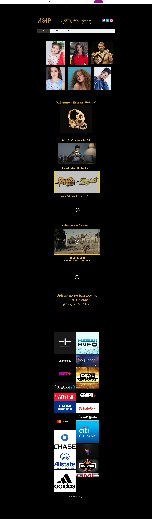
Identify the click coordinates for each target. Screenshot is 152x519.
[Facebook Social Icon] (103, 20)
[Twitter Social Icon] (107, 20)
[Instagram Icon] (111, 20)
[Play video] (77, 153)
